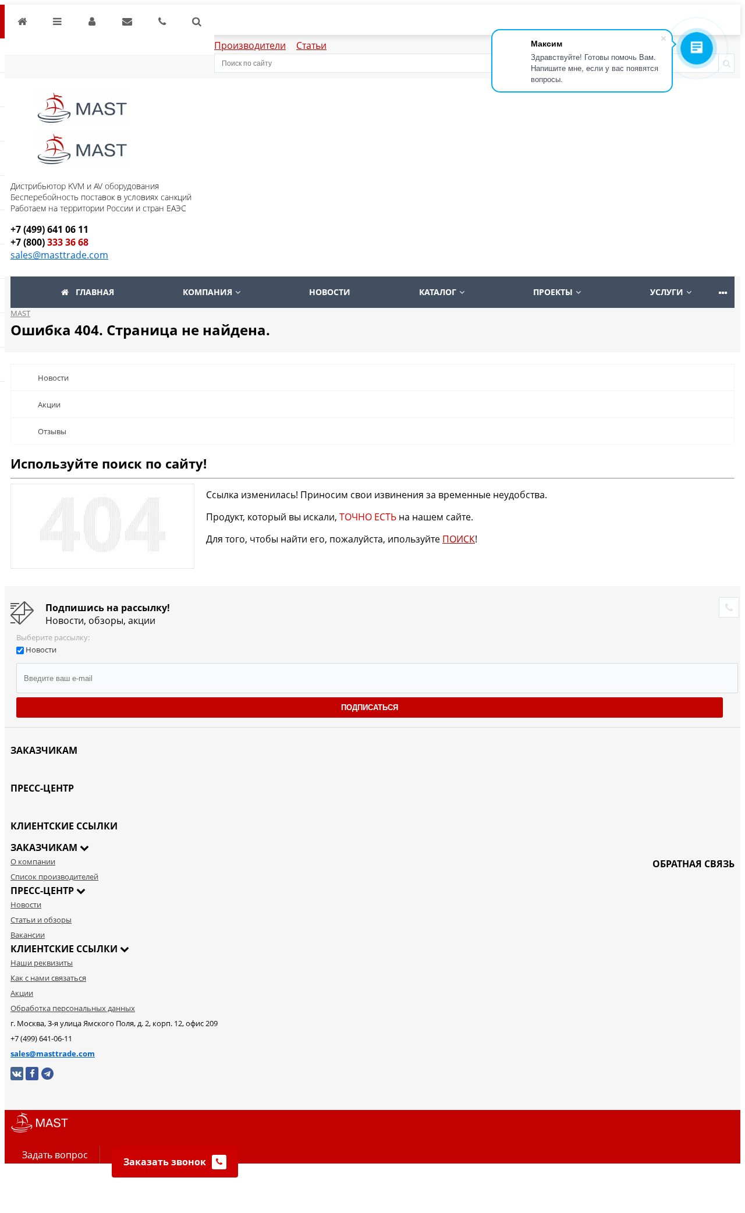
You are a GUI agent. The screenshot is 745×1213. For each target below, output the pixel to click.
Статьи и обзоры (41, 919)
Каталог (437, 291)
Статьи (311, 45)
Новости (329, 291)
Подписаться (369, 707)
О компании (32, 861)
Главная (95, 291)
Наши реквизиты (41, 962)
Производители (250, 45)
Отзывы (52, 431)
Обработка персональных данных (72, 1008)
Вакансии (27, 935)
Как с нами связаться (48, 978)
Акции (49, 404)
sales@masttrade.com (59, 255)
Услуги (666, 291)
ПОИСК (458, 539)
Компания (207, 291)
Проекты (553, 291)
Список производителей (54, 876)
